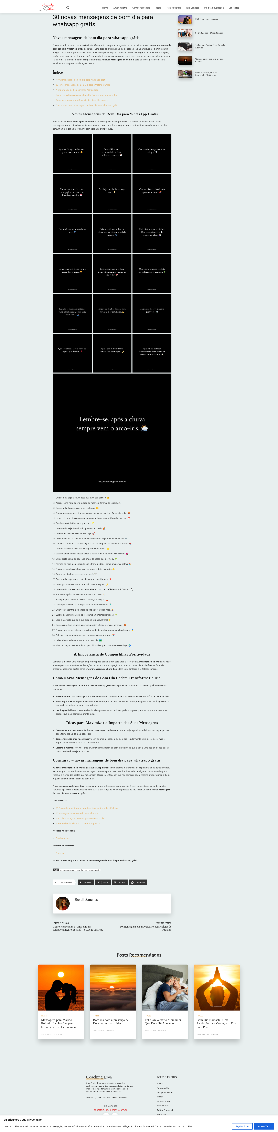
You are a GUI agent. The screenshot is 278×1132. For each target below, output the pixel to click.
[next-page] (142, 1048)
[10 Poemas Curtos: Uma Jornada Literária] (185, 47)
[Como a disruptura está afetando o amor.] (185, 60)
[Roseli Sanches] (64, 903)
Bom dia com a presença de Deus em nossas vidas (111, 1021)
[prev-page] (136, 1048)
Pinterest (60, 853)
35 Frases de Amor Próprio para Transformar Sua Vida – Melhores (87, 808)
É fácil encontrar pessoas (206, 19)
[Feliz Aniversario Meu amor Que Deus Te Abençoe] (165, 988)
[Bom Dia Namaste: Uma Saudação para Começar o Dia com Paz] (217, 988)
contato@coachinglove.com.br (110, 1109)
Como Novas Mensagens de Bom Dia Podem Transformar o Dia (86, 95)
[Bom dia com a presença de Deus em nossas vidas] (113, 988)
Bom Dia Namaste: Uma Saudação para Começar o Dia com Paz (216, 1023)
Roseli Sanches (86, 899)
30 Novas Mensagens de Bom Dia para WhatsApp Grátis (83, 84)
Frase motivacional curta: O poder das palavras (78, 823)
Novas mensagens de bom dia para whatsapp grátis (81, 79)
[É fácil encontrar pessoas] (185, 19)
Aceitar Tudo (264, 1126)
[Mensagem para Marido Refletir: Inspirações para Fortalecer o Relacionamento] (61, 988)
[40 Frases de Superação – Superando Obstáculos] (185, 74)
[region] (139, 1123)
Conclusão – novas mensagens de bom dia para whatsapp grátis (87, 105)
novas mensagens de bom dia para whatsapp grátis (79, 870)
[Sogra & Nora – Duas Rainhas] (185, 33)
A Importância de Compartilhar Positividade (77, 90)
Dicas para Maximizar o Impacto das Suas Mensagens (82, 100)
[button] (67, 7)
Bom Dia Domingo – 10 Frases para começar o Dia (80, 818)
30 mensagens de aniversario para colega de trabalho (145, 928)
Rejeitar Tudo (242, 1126)
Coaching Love (63, 838)
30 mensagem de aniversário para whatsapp (77, 813)
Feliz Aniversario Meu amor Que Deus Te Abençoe (163, 1021)
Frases (44, 1016)
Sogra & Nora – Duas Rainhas (209, 33)
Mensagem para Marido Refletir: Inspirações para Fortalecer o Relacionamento (59, 1023)
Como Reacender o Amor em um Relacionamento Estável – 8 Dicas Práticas (78, 928)
